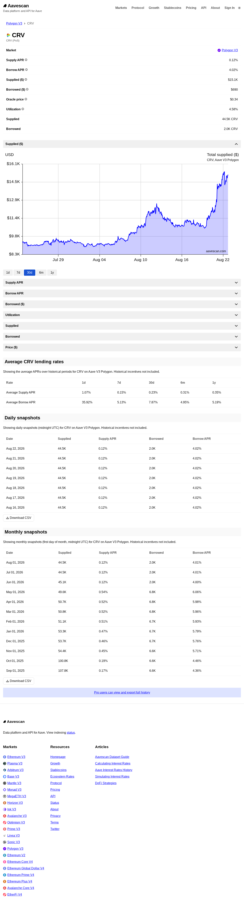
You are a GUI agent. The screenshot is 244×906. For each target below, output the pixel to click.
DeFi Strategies (106, 783)
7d (18, 272)
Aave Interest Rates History (113, 770)
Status (54, 802)
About (215, 7)
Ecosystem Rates (62, 776)
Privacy (55, 816)
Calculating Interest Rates (112, 763)
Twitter (54, 829)
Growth (154, 7)
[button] (239, 8)
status (71, 732)
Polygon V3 (14, 23)
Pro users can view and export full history (122, 692)
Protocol (138, 7)
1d (8, 272)
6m (41, 272)
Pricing (191, 7)
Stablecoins (172, 7)
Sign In (230, 7)
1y (52, 272)
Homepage (58, 757)
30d (29, 272)
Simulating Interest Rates (112, 776)
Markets (121, 7)
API (203, 7)
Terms (54, 822)
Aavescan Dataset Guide (112, 757)
